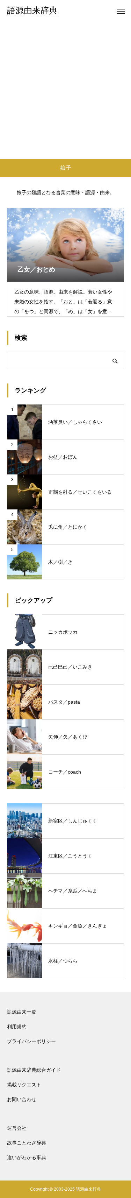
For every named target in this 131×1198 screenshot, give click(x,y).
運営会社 (17, 1128)
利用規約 (17, 1026)
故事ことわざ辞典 (26, 1143)
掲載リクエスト (24, 1084)
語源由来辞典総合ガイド (34, 1070)
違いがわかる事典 (26, 1157)
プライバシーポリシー (31, 1041)
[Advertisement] (65, 90)
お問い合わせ (21, 1099)
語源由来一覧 (21, 1012)
